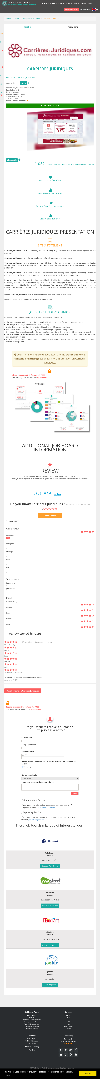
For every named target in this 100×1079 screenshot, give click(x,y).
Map (68, 4)
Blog (68, 1017)
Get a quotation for (29, 775)
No (29, 767)
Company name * (28, 745)
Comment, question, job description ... (37, 782)
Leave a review (50, 515)
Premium (32, 1050)
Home (8, 18)
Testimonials (68, 1039)
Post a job (87, 3)
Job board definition (31, 1028)
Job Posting (32, 1043)
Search (61, 4)
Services (76, 3)
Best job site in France (31, 18)
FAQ (68, 1024)
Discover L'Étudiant (50, 945)
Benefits (31, 1017)
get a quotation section (46, 807)
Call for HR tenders (31, 1041)
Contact (68, 1029)
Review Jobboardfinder (68, 1041)
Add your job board (71, 9)
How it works (49, 3)
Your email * (26, 738)
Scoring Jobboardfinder (32, 1022)
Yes (24, 767)
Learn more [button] (9, 1075)
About (68, 1015)
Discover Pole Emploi (50, 866)
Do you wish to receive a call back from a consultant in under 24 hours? (48, 762)
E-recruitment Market (32, 1026)
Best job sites (31, 1015)
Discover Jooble (50, 985)
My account (85, 10)
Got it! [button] (88, 1074)
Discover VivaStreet (50, 905)
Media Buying (31, 1039)
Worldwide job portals (32, 1024)
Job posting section (36, 819)
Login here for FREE (28, 354)
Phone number (27, 752)
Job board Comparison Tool (32, 1020)
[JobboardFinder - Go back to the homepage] (19, 4)
